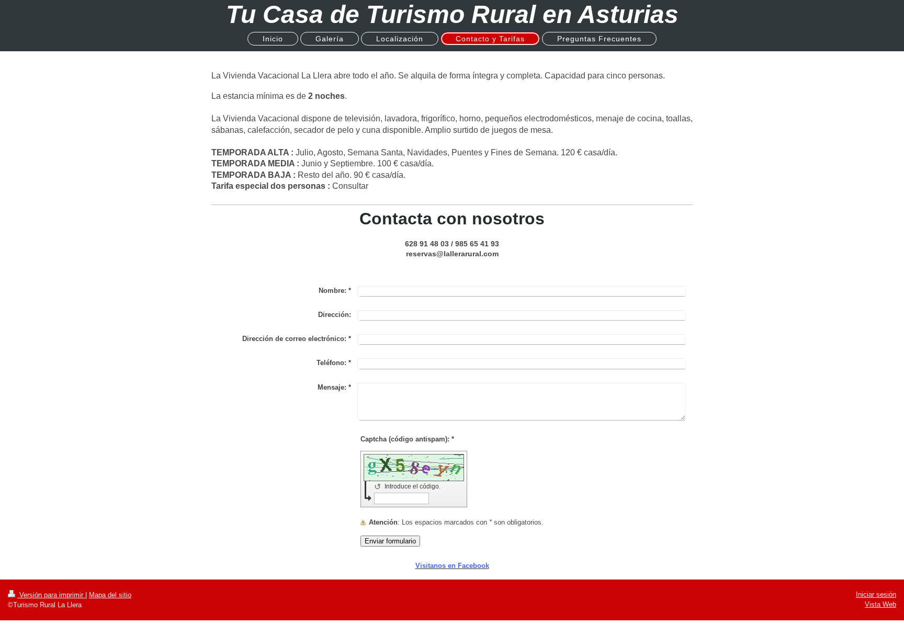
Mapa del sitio (110, 595)
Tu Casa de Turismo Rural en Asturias (452, 14)
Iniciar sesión (876, 594)
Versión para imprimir (51, 595)
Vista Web (880, 604)
